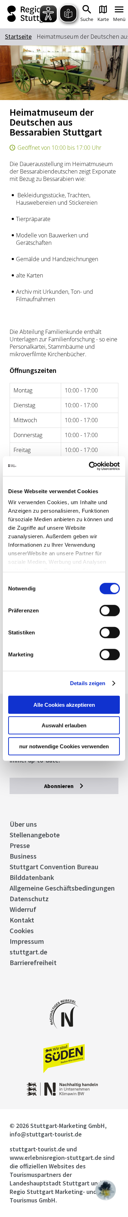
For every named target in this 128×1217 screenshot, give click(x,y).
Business (23, 856)
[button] (105, 1190)
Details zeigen (87, 683)
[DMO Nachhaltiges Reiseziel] (64, 1033)
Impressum (27, 941)
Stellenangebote (35, 834)
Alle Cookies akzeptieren (64, 704)
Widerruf (23, 909)
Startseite (18, 36)
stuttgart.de (28, 951)
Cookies (22, 930)
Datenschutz (29, 898)
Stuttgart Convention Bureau (54, 866)
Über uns (23, 824)
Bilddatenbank (32, 877)
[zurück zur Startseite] (28, 14)
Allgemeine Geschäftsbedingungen (62, 887)
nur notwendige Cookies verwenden (64, 746)
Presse (20, 845)
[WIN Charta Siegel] (64, 1094)
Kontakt (22, 919)
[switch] (110, 610)
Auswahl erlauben (64, 725)
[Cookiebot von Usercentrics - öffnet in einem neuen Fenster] (90, 466)
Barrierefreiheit (33, 962)
